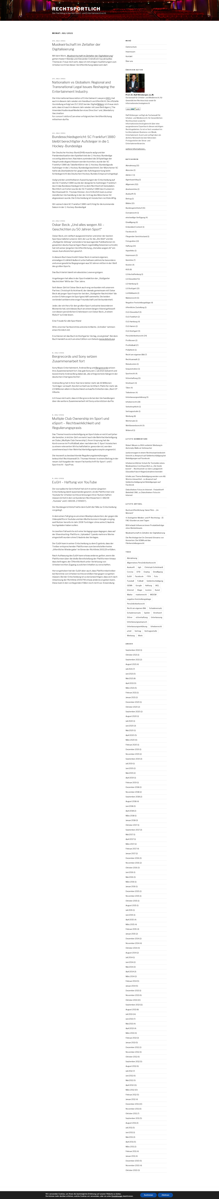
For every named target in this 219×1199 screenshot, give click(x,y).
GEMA (129, 585)
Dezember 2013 (132, 990)
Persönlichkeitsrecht (134, 336)
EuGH (129, 576)
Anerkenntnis (131, 189)
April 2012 (130, 1085)
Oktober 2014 (131, 948)
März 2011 (130, 1147)
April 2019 (130, 778)
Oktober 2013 (131, 1000)
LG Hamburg (131, 284)
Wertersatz (130, 421)
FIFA (149, 576)
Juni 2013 (129, 1019)
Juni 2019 (129, 768)
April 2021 (130, 683)
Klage (139, 590)
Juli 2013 (129, 1014)
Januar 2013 (130, 1042)
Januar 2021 (130, 697)
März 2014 (130, 976)
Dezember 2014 (132, 938)
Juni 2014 (129, 962)
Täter (128, 388)
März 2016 (130, 882)
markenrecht (141, 594)
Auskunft (129, 194)
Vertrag (138, 631)
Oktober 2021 (131, 655)
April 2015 (130, 920)
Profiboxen (130, 340)
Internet (130, 590)
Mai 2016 (129, 877)
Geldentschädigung (155, 581)
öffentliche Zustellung (135, 307)
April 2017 (130, 839)
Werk (140, 635)
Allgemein (130, 184)
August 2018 (131, 801)
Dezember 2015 (132, 891)
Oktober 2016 (131, 868)
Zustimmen (148, 1195)
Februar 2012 (131, 1095)
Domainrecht (131, 213)
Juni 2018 (129, 806)
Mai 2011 (129, 1137)
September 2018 (133, 797)
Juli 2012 (129, 1071)
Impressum (130, 52)
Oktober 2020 (132, 707)
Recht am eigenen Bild (135, 354)
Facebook (130, 232)
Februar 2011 (131, 1151)
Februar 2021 (131, 693)
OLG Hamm (130, 326)
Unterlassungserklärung (136, 397)
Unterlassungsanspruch (137, 622)
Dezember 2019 (132, 749)
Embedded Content (134, 227)
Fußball (140, 581)
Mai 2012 (129, 1080)
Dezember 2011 (132, 1104)
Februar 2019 (131, 782)
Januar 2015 (130, 934)
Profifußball (130, 345)
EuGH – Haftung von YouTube (74, 482)
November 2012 (132, 1052)
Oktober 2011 (131, 1113)
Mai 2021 (129, 678)
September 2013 (133, 1005)
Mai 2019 (129, 773)
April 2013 (130, 1028)
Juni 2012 (129, 1076)
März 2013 (130, 1033)
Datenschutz (131, 47)
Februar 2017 (131, 849)
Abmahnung (131, 165)
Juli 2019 (129, 763)
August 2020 (131, 716)
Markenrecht (131, 298)
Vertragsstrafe (132, 411)
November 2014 (132, 943)
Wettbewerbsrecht (134, 425)
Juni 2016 (129, 872)
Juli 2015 (129, 910)
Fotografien (131, 241)
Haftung (129, 246)
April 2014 (130, 971)
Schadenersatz (155, 608)
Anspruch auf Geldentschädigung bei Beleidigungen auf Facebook (143, 482)
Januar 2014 (130, 986)
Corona (130, 572)
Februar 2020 (131, 745)
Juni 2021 (129, 674)
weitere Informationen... (136, 149)
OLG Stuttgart (132, 331)
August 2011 (131, 1123)
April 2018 (130, 811)
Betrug (129, 199)
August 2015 (131, 905)
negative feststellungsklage (139, 599)
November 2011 (132, 1109)
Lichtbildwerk (131, 293)
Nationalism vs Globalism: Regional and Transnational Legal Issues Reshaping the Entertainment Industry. (83, 86)
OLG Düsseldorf (132, 312)
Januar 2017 (130, 853)
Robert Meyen (132, 445)
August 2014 (131, 953)
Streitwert (130, 383)
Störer (129, 617)
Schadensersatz (134, 613)
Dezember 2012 (132, 1047)
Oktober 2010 (131, 1170)
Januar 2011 (130, 1156)
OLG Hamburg (131, 321)
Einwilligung (130, 222)
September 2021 (133, 659)
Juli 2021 (129, 669)
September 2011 (132, 1118)
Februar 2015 (131, 929)
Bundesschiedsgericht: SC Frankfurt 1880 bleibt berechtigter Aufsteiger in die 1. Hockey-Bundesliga (83, 141)
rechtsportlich (76, 9)
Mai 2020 (130, 730)
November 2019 (132, 754)
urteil (129, 631)
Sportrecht (130, 373)
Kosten (129, 265)
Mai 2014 (129, 967)
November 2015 (132, 896)
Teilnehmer (130, 392)
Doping (147, 572)
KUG (127, 269)
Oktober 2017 (131, 825)
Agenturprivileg (132, 180)
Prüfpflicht (130, 350)
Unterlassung (156, 617)
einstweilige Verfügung (135, 217)
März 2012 (130, 1090)
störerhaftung (142, 617)
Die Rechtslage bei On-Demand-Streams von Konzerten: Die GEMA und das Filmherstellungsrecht (145, 540)
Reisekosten (131, 364)
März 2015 (130, 924)
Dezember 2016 (132, 858)
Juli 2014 (129, 957)
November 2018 (132, 792)
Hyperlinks (130, 251)
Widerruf (129, 430)
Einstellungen (117, 1196)
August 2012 (131, 1066)
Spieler (147, 613)
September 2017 (133, 830)
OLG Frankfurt (131, 317)
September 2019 (133, 759)
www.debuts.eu (106, 339)
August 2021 (131, 664)
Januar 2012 (130, 1099)
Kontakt (129, 56)
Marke (129, 594)
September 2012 (133, 1061)
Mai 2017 (129, 834)
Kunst (157, 590)
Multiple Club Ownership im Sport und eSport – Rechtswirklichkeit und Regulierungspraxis (80, 423)
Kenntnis (129, 260)
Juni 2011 (129, 1132)
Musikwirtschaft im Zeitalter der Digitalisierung (90, 56)
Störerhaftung (132, 378)
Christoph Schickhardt (153, 567)
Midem (100, 104)
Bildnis (128, 203)
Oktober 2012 (131, 1057)
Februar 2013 (131, 1038)
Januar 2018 (130, 820)
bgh (139, 567)
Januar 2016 (130, 886)
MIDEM (153, 594)
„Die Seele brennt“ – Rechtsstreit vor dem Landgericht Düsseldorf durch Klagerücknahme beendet (144, 469)
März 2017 (130, 844)
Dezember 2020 (133, 702)
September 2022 (133, 650)
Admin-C (129, 175)
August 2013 (131, 1009)
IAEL (108, 98)
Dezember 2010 (132, 1161)
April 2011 (129, 1142)
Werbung (129, 416)
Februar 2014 (131, 981)
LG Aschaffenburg (133, 274)
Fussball (130, 581)
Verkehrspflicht (132, 407)
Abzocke (129, 170)
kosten (148, 590)
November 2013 (132, 995)
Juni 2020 (130, 726)
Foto (156, 576)
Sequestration (132, 369)
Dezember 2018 (132, 787)
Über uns (129, 61)
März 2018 (130, 816)
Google (139, 585)
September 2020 (133, 711)
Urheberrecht (131, 402)
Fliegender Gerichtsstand (136, 236)
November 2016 (132, 863)
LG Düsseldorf (132, 279)
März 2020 (130, 740)
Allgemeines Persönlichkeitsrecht (141, 563)
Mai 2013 (129, 1024)
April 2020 (130, 735)
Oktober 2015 (131, 901)
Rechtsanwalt (131, 359)
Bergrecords (101, 368)
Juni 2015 (129, 915)
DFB (138, 572)
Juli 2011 (129, 1128)
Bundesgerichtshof (134, 208)
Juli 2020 (129, 721)
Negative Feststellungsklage (138, 302)
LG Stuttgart (131, 288)
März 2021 (130, 688)
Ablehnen (165, 1195)
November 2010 (132, 1165)
